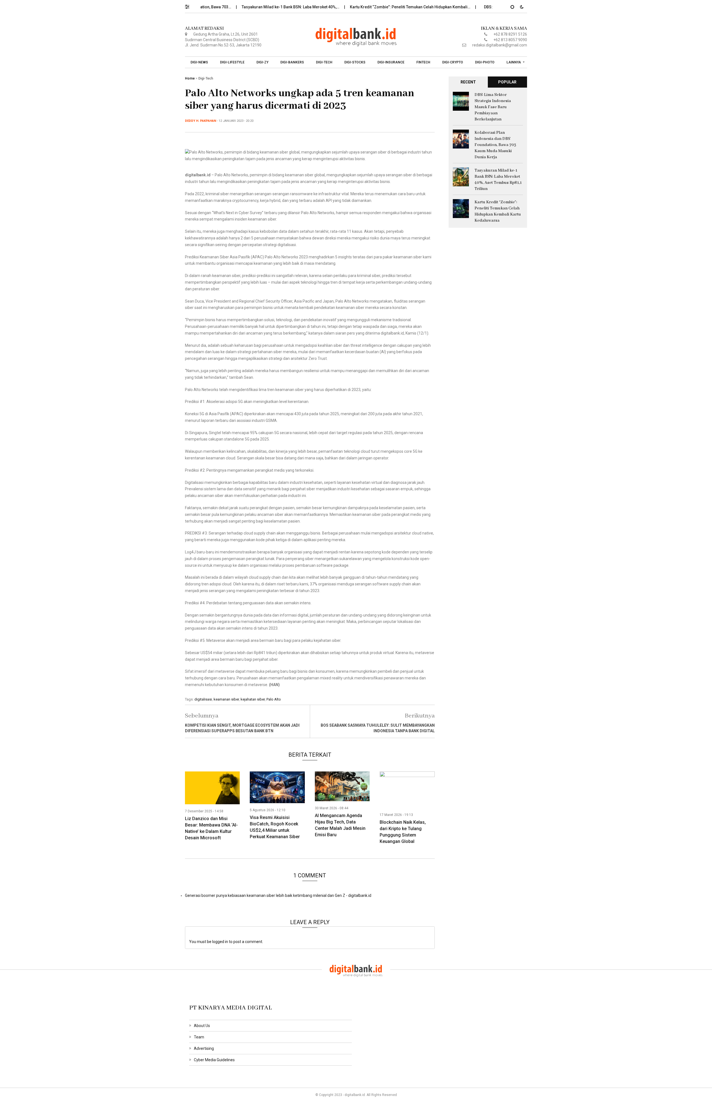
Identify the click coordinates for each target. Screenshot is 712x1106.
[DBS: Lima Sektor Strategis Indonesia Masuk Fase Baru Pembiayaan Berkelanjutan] (461, 100)
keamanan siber (226, 699)
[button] (190, 5)
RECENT (468, 82)
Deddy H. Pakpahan (200, 121)
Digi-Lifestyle (232, 62)
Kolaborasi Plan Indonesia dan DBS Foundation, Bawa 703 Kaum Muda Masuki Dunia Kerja (495, 145)
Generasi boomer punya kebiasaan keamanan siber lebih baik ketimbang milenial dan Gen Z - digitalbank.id (278, 895)
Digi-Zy (262, 62)
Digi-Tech (324, 62)
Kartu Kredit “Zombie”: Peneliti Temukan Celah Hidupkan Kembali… (383, 7)
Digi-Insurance (390, 62)
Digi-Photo (485, 62)
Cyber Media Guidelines (214, 1060)
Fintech (423, 62)
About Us (202, 1025)
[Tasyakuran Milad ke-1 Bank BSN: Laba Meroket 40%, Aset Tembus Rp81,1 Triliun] (461, 176)
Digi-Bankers (292, 62)
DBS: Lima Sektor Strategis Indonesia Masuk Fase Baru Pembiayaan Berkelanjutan (492, 107)
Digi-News (199, 62)
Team (199, 1037)
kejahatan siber (253, 699)
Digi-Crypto (452, 62)
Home (190, 78)
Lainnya (513, 62)
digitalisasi (203, 699)
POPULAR (507, 82)
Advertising (204, 1048)
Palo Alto (273, 699)
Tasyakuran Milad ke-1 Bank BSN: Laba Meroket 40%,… (264, 7)
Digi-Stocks (354, 62)
